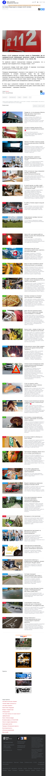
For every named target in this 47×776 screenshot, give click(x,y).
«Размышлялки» (6, 711)
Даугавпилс (14, 768)
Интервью (15, 770)
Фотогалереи (6, 764)
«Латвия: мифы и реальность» (9, 703)
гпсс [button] (30, 97)
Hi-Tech (35, 762)
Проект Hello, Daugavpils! (8, 707)
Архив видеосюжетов (7, 724)
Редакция (19, 749)
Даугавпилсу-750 (6, 768)
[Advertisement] (23, 21)
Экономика (21, 770)
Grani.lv (7, 91)
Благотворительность (7, 728)
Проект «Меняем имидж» (8, 717)
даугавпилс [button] (5, 97)
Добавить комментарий (38, 105)
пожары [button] (19, 97)
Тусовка (38, 770)
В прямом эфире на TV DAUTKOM (10, 719)
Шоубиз (33, 770)
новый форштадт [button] (12, 97)
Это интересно (41, 764)
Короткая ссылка (5, 8)
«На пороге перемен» (7, 705)
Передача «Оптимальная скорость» (10, 726)
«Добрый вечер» (6, 715)
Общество (27, 770)
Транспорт (16, 762)
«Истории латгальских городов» (9, 701)
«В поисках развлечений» (8, 730)
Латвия (25, 768)
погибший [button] (25, 97)
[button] (44, 2)
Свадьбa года (41, 762)
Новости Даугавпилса (8, 762)
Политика (30, 768)
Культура (5, 770)
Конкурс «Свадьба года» (8, 709)
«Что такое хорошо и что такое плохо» (11, 713)
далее (20, 102)
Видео (9, 770)
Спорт (43, 768)
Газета (42, 770)
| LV (42, 2)
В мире (21, 762)
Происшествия (37, 768)
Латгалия (20, 768)
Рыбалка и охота (28, 762)
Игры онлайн (5, 732)
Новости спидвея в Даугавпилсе (9, 721)
